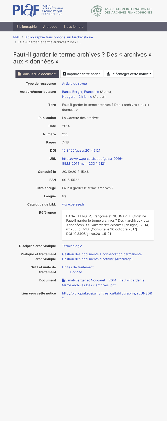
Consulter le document (39, 74)
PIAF (16, 37)
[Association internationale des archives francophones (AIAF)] (122, 11)
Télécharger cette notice (129, 74)
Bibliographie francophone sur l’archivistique (59, 37)
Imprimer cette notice (83, 74)
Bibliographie (26, 26)
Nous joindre (74, 26)
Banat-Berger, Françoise (80, 92)
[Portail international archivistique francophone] (38, 11)
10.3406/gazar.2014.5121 (81, 150)
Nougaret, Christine (77, 96)
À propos (50, 26)
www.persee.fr (73, 204)
